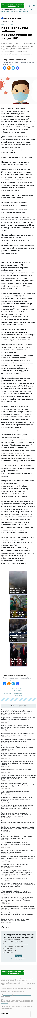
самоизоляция (17, 722)
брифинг (11, 717)
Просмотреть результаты (18, 987)
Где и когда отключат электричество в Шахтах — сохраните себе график (15, 948)
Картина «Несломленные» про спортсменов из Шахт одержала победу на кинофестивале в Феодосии (18, 886)
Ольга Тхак (7, 722)
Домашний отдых (11, 976)
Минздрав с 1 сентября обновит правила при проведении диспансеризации (17, 879)
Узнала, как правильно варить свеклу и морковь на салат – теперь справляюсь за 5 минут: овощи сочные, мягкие (16, 843)
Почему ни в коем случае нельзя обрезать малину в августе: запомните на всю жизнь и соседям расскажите (17, 775)
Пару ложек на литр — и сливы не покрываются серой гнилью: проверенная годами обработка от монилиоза (18, 783)
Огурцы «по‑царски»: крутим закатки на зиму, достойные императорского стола (17, 762)
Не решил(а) (9, 981)
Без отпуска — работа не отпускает (17, 972)
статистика (18, 723)
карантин (19, 717)
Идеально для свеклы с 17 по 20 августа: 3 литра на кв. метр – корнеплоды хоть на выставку (16, 827)
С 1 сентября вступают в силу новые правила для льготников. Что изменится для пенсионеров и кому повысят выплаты (17, 835)
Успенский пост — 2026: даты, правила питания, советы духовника (15, 893)
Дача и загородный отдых (14, 970)
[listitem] (4, 68)
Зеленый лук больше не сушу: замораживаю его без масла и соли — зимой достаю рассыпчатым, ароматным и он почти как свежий (17, 928)
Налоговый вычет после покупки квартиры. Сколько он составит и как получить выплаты (17, 850)
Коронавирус (18, 718)
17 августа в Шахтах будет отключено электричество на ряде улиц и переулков (16, 920)
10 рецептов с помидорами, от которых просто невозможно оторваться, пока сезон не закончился (18, 747)
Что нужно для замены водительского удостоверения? (15, 820)
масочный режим (16, 720)
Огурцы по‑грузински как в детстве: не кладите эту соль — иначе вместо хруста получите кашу (18, 935)
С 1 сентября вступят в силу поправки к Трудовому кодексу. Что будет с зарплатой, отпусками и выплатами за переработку (17, 900)
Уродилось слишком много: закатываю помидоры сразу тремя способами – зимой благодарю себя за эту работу (16, 865)
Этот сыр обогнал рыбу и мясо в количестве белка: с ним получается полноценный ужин (17, 942)
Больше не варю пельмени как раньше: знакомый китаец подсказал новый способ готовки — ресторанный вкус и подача (16, 740)
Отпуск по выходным (12, 968)
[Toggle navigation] (29, 5)
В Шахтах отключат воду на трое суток (15, 907)
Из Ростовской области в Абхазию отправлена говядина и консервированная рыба (18, 768)
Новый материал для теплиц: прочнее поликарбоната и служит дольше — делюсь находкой (17, 755)
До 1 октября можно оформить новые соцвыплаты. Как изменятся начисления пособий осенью (15, 872)
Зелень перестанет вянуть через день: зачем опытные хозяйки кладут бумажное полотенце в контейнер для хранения (18, 913)
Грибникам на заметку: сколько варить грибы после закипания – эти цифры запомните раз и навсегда (17, 857)
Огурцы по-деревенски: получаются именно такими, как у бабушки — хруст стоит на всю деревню (17, 791)
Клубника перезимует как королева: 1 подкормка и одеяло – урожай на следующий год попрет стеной (17, 813)
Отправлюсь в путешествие (14, 974)
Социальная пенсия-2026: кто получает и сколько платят (16, 798)
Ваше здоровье (7, 24)
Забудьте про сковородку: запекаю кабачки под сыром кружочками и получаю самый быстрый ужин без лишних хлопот (18, 805)
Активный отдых (10, 979)
